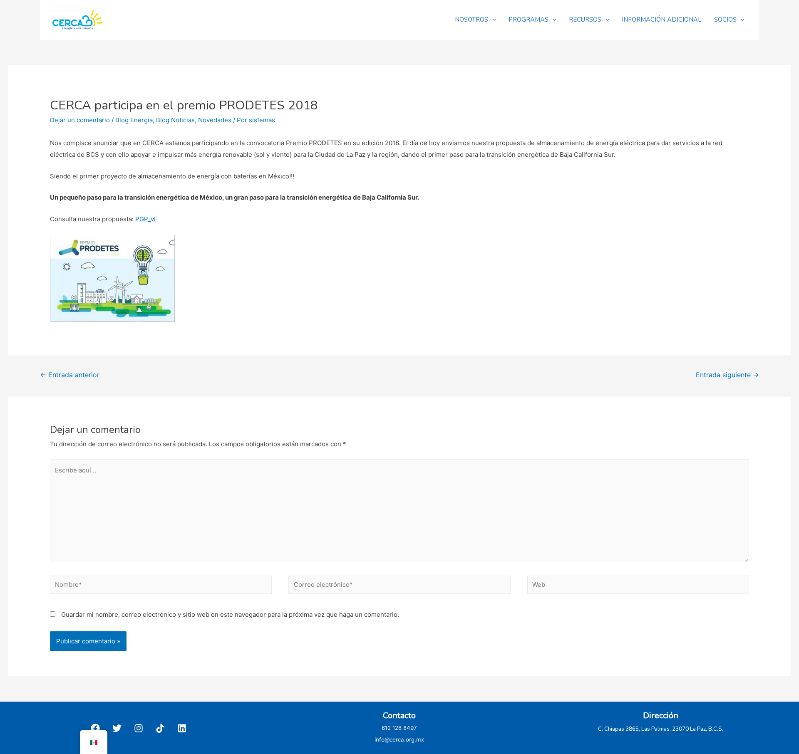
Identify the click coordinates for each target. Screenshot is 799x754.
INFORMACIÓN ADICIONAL (662, 19)
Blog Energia (134, 120)
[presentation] (492, 19)
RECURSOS (585, 19)
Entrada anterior (69, 375)
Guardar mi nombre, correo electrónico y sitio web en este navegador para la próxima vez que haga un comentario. (230, 614)
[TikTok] (160, 728)
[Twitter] (117, 728)
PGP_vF (146, 219)
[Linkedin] (181, 728)
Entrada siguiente (727, 375)
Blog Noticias (175, 120)
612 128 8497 (399, 727)
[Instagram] (138, 728)
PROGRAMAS (528, 19)
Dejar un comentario (80, 120)
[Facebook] (95, 728)
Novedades (214, 120)
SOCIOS (725, 19)
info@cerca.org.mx (399, 739)
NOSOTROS (471, 19)
